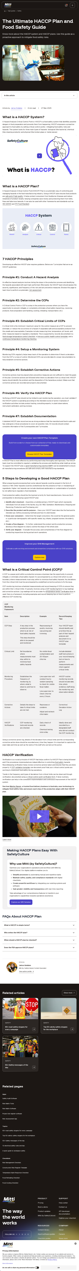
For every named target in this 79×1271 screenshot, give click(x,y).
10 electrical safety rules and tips (13, 1146)
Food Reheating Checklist (11, 1178)
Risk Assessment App (9, 1119)
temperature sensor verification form (59, 591)
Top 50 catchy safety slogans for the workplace (18, 1136)
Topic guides (11, 11)
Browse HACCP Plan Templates (39, 454)
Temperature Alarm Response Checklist (15, 1173)
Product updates (44, 1211)
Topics (4, 1126)
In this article (9, 95)
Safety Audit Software (9, 1098)
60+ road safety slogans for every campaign (17, 1131)
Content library (43, 1230)
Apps (4, 1094)
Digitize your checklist (67, 1218)
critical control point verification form (41, 777)
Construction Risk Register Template (14, 1168)
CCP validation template (20, 767)
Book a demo (43, 1207)
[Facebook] (25, 1234)
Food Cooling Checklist (10, 1183)
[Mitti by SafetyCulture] (7, 5)
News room (63, 1238)
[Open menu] (72, 5)
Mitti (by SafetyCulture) (46, 1216)
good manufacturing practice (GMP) (39, 466)
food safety (59, 762)
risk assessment (35, 290)
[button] (39, 155)
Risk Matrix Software (9, 1108)
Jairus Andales (16, 108)
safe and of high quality (14, 196)
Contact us (63, 1207)
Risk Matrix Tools (8, 1103)
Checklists (6, 1158)
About (61, 1230)
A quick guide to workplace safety (13, 1151)
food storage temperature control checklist (19, 336)
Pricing (40, 1203)
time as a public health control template (52, 336)
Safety (19, 11)
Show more (68, 993)
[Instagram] (28, 1234)
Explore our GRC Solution (21, 902)
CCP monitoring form (54, 589)
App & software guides (46, 1234)
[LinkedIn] (22, 1234)
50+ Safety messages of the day (13, 1141)
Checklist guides (44, 1238)
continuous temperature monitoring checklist (20, 339)
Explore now (39, 557)
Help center (63, 1203)
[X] (19, 1234)
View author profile (25, 971)
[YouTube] (16, 1234)
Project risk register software (12, 1114)
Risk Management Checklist (11, 1163)
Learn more (7, 839)
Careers (62, 1234)
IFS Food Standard (22, 204)
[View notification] (66, 5)
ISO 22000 (7, 204)
